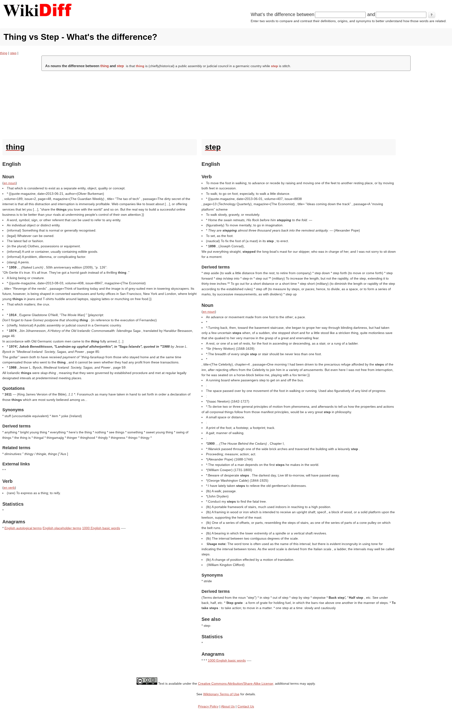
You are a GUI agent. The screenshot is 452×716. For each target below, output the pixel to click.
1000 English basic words (101, 528)
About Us (228, 706)
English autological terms (23, 528)
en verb (9, 487)
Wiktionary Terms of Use (221, 694)
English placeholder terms (62, 528)
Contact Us (246, 706)
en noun (10, 183)
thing (3, 53)
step (13, 53)
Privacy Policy (208, 706)
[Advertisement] (226, 104)
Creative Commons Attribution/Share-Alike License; (236, 683)
